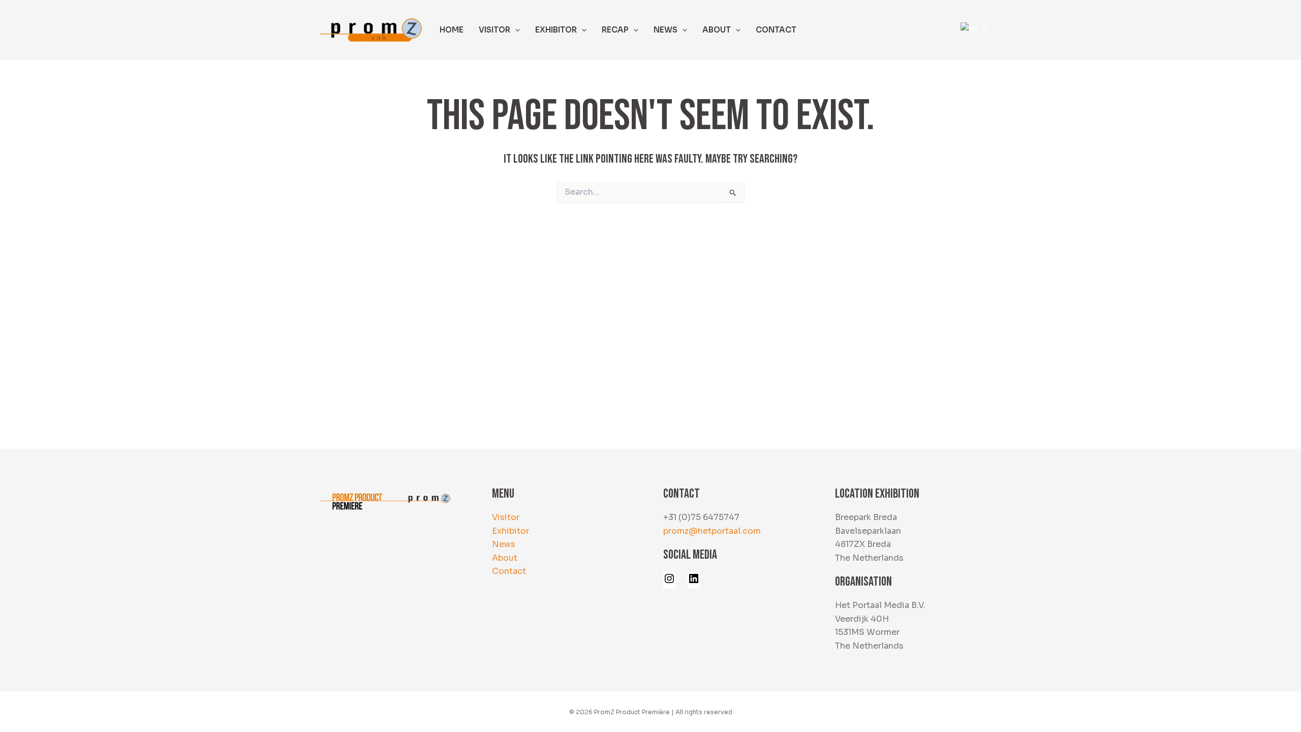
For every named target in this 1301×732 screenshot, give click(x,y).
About (504, 558)
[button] (515, 30)
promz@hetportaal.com (712, 531)
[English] (972, 29)
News (503, 544)
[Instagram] (669, 581)
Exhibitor (510, 531)
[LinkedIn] (694, 581)
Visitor (505, 517)
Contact (509, 571)
